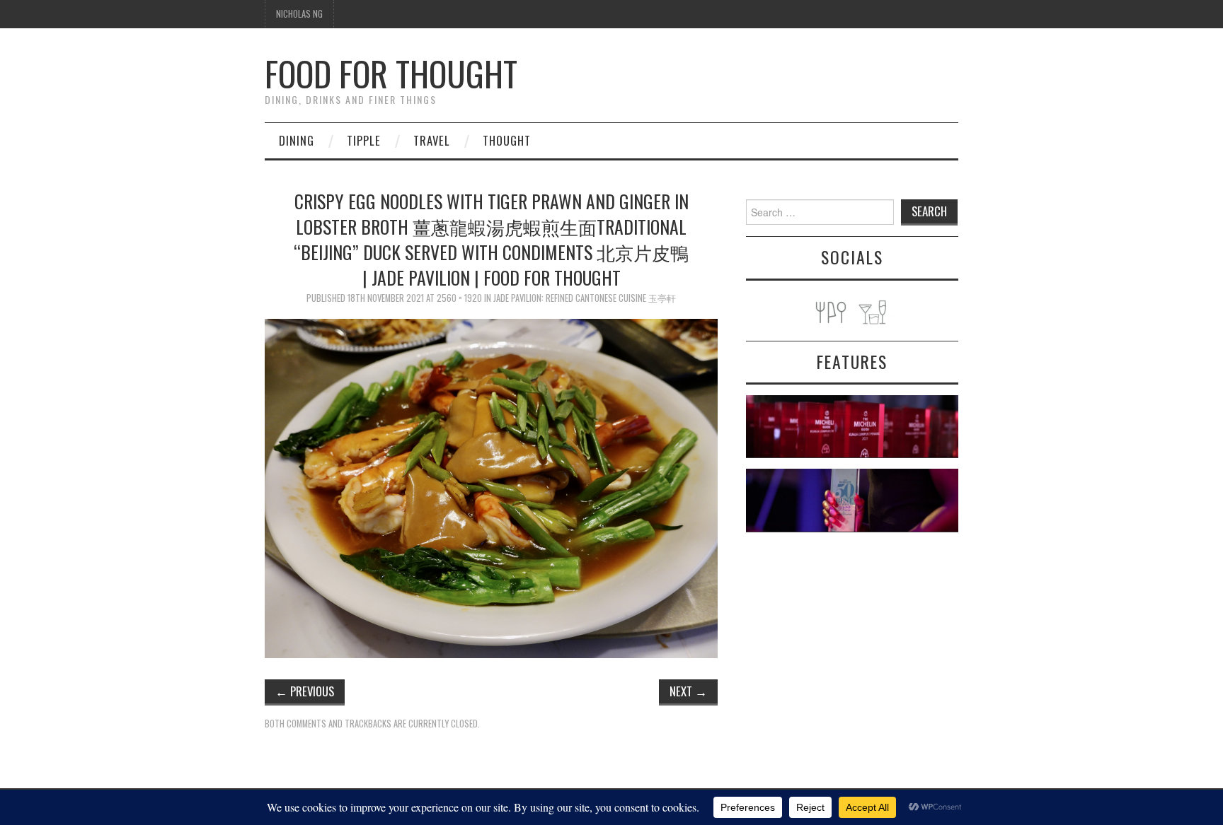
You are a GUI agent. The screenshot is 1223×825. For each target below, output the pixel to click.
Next (688, 691)
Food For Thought (391, 73)
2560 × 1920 (459, 298)
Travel (431, 140)
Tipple (364, 140)
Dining (296, 140)
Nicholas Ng (299, 14)
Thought (507, 140)
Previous (304, 691)
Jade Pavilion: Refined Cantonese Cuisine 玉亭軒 (584, 298)
